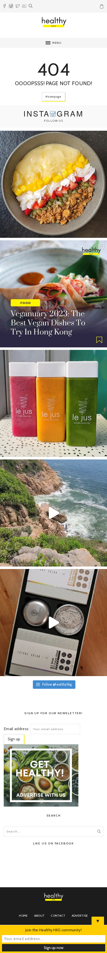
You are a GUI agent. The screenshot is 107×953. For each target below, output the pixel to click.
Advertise (80, 915)
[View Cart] (102, 7)
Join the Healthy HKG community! (53, 930)
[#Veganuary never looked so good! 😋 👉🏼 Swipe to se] (53, 293)
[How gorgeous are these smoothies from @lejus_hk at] (53, 403)
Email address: (16, 728)
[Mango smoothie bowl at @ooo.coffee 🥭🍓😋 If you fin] (53, 184)
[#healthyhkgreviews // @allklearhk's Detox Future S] (53, 622)
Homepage (53, 96)
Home (23, 915)
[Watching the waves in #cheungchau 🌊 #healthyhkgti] (53, 513)
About (39, 915)
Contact (58, 915)
